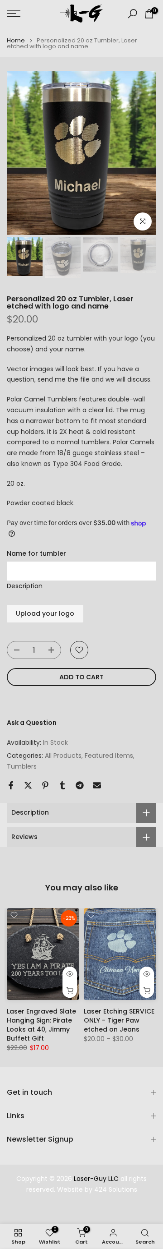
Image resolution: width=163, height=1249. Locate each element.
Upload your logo (45, 613)
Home (16, 40)
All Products (63, 755)
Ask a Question (32, 722)
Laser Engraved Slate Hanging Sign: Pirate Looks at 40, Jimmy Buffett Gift (41, 1025)
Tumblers (22, 766)
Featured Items (109, 755)
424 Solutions (115, 1189)
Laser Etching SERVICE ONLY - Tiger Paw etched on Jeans (119, 1020)
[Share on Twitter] (28, 785)
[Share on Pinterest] (45, 785)
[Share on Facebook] (11, 785)
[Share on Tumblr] (62, 785)
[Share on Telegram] (80, 785)
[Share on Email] (97, 785)
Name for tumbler (36, 553)
